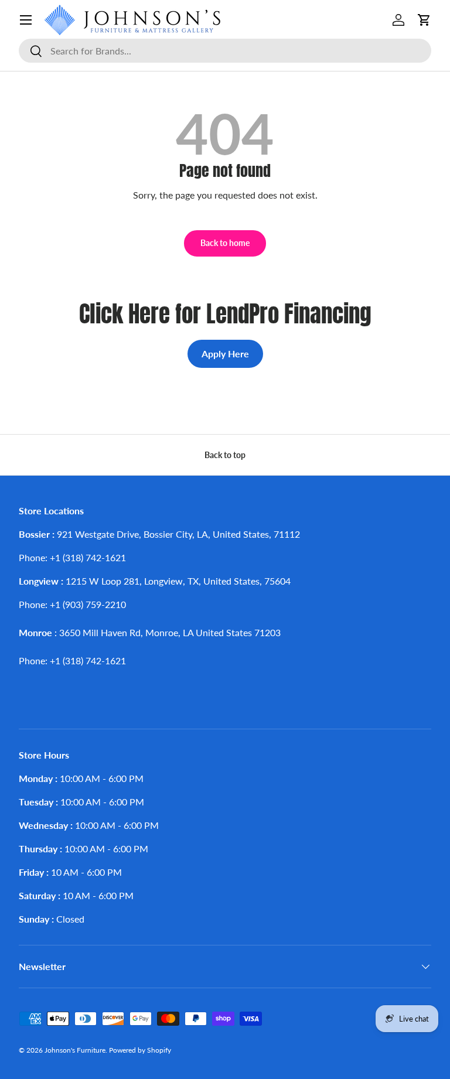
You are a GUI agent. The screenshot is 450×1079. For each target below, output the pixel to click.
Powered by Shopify (140, 1050)
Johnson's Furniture (75, 1050)
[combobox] (225, 51)
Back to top (225, 455)
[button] (424, 20)
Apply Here (225, 353)
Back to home (225, 243)
